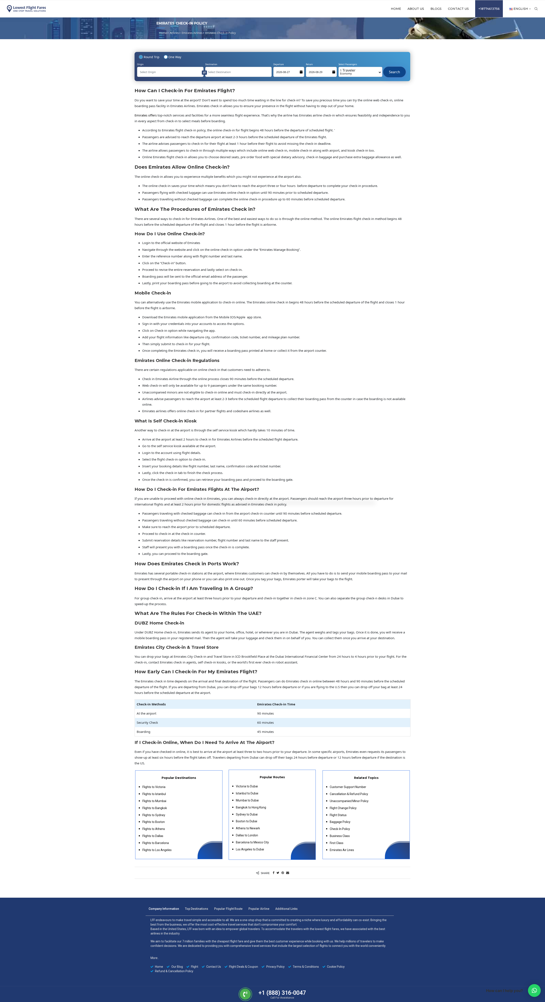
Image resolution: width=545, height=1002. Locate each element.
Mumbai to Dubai (247, 800)
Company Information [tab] (164, 908)
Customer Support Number (348, 787)
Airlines (174, 33)
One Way (174, 57)
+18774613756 (489, 9)
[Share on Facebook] (273, 872)
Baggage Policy (340, 822)
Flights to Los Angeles (157, 850)
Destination (211, 64)
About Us (415, 9)
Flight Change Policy (343, 808)
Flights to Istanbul (154, 794)
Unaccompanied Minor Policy (349, 801)
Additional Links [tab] (286, 908)
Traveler (348, 71)
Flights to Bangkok (154, 808)
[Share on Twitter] (278, 872)
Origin (140, 64)
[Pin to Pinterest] (282, 872)
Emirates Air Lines (342, 850)
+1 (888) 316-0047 (282, 992)
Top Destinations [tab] (196, 908)
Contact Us (458, 9)
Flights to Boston (153, 822)
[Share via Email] (287, 872)
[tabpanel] (270, 946)
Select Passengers (347, 64)
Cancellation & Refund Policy (349, 794)
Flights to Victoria (153, 787)
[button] (534, 990)
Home (396, 9)
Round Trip (151, 57)
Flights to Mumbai (154, 801)
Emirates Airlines (192, 33)
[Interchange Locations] (204, 72)
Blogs (436, 9)
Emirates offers (146, 115)
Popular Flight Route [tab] (228, 908)
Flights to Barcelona (155, 843)
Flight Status (338, 815)
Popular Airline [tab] (258, 908)
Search (394, 69)
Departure (278, 64)
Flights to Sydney (153, 815)
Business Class (340, 836)
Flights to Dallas (152, 836)
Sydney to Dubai (247, 814)
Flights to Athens (153, 829)
